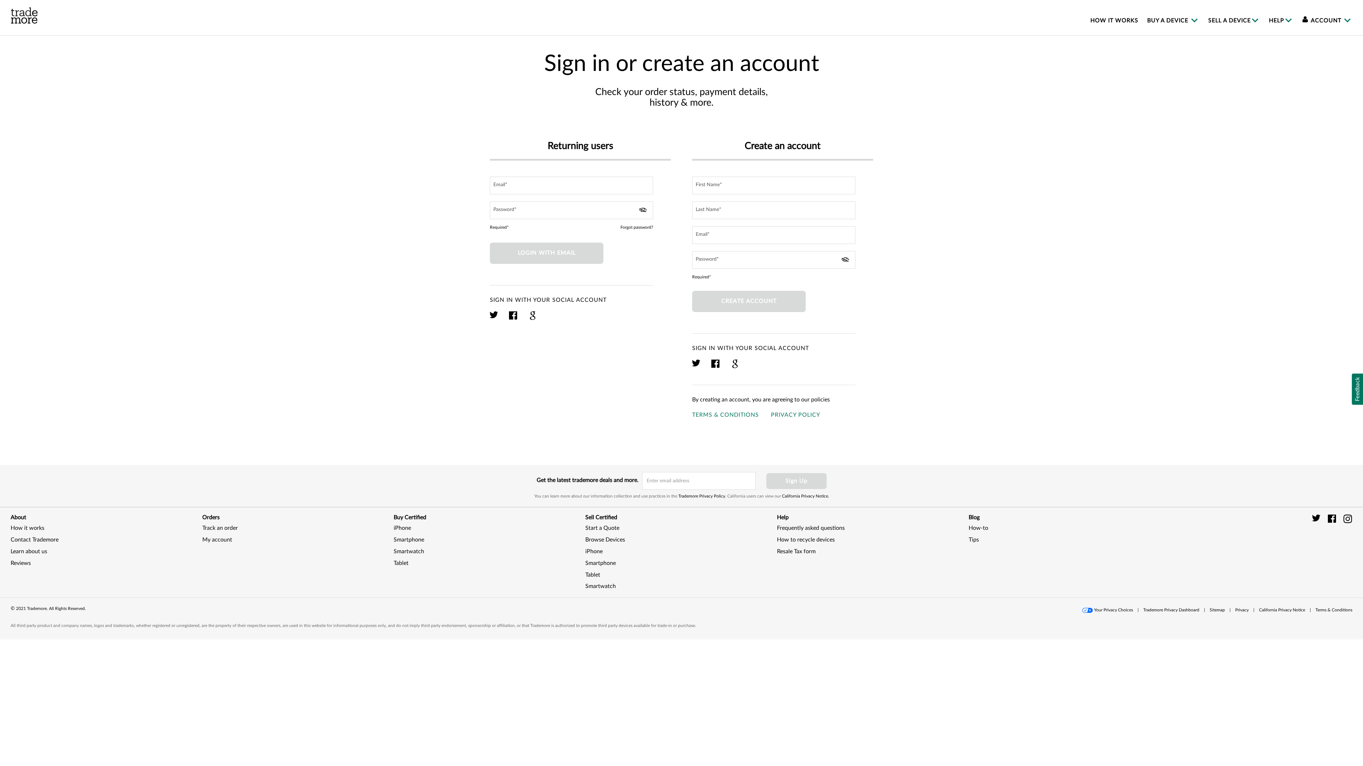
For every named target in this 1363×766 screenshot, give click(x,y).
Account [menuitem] (1326, 20)
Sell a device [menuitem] (1229, 20)
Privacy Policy (795, 415)
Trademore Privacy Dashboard (1171, 610)
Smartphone (409, 540)
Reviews (21, 563)
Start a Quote (602, 528)
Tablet (401, 563)
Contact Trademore (35, 540)
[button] (1334, 548)
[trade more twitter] (1317, 518)
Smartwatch (409, 551)
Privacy (1242, 610)
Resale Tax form (796, 551)
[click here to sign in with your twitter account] (494, 318)
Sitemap (1217, 610)
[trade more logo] (24, 15)
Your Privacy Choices (1113, 610)
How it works (27, 528)
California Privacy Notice (1282, 610)
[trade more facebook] (1333, 518)
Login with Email (547, 253)
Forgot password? (636, 227)
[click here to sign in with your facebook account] (513, 318)
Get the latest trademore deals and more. (588, 480)
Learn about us (29, 551)
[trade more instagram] (1347, 518)
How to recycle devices (806, 540)
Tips (974, 540)
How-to (978, 528)
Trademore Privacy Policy (701, 496)
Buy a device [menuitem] (1168, 20)
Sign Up (796, 481)
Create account (749, 301)
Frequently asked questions (811, 528)
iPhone (402, 528)
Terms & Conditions (725, 415)
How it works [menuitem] (1114, 20)
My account (217, 540)
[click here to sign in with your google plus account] (532, 318)
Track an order (220, 528)
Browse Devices (605, 540)
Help (1276, 20)
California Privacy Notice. (805, 496)
